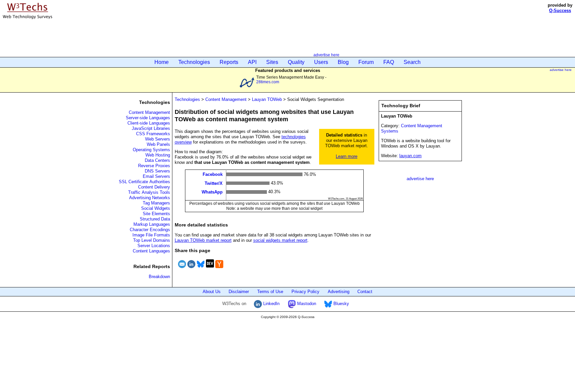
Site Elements (156, 213)
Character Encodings (150, 229)
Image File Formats (151, 234)
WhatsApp (212, 191)
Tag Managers (156, 202)
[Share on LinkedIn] (191, 268)
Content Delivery (154, 187)
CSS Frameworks (153, 133)
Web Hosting (157, 155)
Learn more (346, 156)
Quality (296, 62)
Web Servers (157, 139)
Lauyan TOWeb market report (203, 240)
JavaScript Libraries (151, 128)
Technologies (194, 62)
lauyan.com (410, 155)
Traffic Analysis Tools (149, 192)
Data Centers (157, 160)
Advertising (338, 291)
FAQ (388, 62)
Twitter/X (214, 183)
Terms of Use (270, 291)
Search (412, 62)
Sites (272, 62)
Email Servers (156, 176)
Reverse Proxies (154, 165)
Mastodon (306, 303)
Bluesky (340, 303)
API (252, 62)
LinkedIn (271, 303)
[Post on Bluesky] (200, 268)
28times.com (267, 82)
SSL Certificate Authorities (144, 181)
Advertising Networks (149, 197)
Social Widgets (155, 208)
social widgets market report (280, 240)
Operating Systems (151, 149)
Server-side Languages (148, 117)
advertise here (326, 55)
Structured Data (155, 218)
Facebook (213, 174)
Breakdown (159, 276)
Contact (364, 291)
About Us (212, 291)
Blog (343, 62)
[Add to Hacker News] (219, 268)
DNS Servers (157, 171)
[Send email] (182, 268)
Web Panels (158, 144)
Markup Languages (151, 224)
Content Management (149, 112)
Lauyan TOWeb (267, 99)
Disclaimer (239, 291)
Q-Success (560, 10)
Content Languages (151, 250)
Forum (366, 62)
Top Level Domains (151, 240)
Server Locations (153, 245)
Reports (229, 62)
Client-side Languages (148, 123)
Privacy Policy (305, 291)
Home (161, 62)
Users (321, 62)
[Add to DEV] (210, 268)
